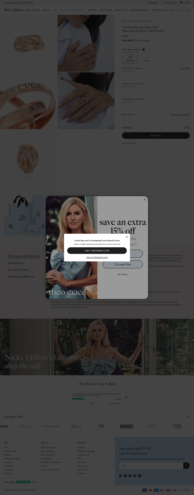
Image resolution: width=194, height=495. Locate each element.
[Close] (126, 236)
